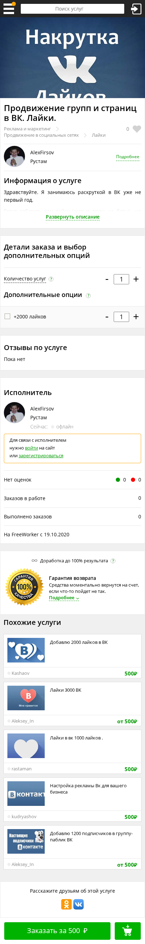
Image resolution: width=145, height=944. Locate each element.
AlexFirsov (42, 152)
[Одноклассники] (66, 908)
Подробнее (127, 157)
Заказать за (57, 930)
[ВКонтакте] (78, 908)
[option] (72, 57)
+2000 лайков (30, 316)
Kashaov (21, 673)
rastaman (22, 768)
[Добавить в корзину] (128, 931)
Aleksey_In (23, 721)
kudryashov (24, 816)
